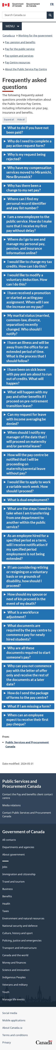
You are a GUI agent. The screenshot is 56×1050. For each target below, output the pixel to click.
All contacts (9, 840)
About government (13, 854)
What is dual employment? (28, 500)
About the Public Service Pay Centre (26, 69)
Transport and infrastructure (19, 948)
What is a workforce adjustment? (22, 614)
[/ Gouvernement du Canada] (21, 5)
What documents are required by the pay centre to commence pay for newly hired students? (28, 632)
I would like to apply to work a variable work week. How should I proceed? (28, 486)
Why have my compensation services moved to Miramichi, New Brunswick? (29, 172)
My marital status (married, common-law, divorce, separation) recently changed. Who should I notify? (28, 324)
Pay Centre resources (17, 62)
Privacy (6, 1042)
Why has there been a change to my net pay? (23, 187)
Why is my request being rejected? (25, 156)
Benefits (7, 896)
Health (6, 903)
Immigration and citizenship (18, 874)
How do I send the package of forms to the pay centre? (27, 695)
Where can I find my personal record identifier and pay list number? (26, 203)
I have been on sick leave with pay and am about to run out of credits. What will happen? (29, 376)
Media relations (11, 805)
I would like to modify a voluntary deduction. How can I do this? (26, 279)
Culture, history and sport (17, 933)
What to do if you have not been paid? (27, 130)
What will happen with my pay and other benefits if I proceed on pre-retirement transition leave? (27, 399)
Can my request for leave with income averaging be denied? (26, 419)
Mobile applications (13, 1020)
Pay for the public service (20, 49)
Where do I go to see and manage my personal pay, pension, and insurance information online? (25, 246)
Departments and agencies (18, 847)
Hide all (21, 119)
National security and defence (19, 926)
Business (7, 889)
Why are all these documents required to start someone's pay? (28, 652)
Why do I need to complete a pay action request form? (28, 143)
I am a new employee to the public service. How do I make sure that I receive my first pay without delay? (29, 224)
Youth (5, 992)
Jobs (4, 867)
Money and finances (14, 962)
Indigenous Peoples (14, 977)
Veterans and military (15, 984)
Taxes (5, 911)
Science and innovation (16, 970)
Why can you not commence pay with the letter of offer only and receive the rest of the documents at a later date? (28, 675)
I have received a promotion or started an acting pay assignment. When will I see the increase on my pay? (28, 300)
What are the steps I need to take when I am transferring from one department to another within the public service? (28, 517)
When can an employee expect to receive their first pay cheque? (27, 719)
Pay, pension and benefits (20, 42)
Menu (11, 26)
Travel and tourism (13, 881)
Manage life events (13, 999)
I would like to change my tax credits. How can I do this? (29, 264)
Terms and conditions (15, 1035)
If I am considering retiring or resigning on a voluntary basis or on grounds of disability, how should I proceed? (27, 576)
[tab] (28, 131)
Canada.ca (9, 35)
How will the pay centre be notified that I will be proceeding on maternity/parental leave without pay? (27, 464)
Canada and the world (15, 955)
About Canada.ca (12, 1027)
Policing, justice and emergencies (22, 940)
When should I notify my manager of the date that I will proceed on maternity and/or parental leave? (26, 439)
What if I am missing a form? (29, 706)
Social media (9, 1013)
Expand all (9, 119)
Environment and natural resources (23, 918)
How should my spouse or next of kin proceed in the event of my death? (26, 599)
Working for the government (35, 35)
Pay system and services (19, 55)
